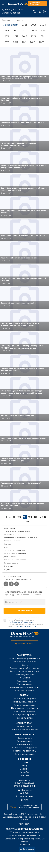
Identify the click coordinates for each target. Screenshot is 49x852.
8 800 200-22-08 (24, 784)
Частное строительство (24, 662)
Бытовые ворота (11, 563)
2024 (43, 25)
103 (35, 517)
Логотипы (24, 775)
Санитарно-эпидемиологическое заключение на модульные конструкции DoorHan (23, 77)
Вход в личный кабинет (24, 702)
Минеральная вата (11, 534)
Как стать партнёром (24, 711)
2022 (16, 31)
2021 (24, 31)
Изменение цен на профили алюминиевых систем (23, 438)
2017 (15, 37)
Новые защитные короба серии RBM (17, 415)
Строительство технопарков (25, 729)
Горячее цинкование (25, 675)
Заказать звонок (11, 13)
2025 (33, 25)
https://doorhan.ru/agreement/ (26, 626)
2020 (34, 31)
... (24, 522)
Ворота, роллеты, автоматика (24, 671)
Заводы (24, 766)
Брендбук (24, 772)
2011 (24, 42)
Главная (6, 20)
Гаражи (24, 665)
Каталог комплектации (25, 705)
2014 (42, 37)
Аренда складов (24, 726)
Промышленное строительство (24, 658)
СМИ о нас (8, 566)
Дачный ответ (10, 556)
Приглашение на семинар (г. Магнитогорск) (21, 483)
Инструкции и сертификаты (24, 708)
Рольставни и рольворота (15, 560)
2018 (7, 37)
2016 (24, 37)
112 (44, 517)
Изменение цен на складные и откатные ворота (23, 235)
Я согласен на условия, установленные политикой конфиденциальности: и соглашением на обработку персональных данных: (25, 622)
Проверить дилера (24, 718)
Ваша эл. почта (13, 602)
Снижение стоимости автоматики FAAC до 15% (22, 123)
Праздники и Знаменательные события (20, 538)
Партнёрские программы (24, 698)
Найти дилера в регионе (24, 715)
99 (14, 517)
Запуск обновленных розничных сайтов (19, 303)
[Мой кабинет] (44, 12)
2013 (6, 42)
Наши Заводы (10, 528)
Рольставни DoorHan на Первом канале (19, 258)
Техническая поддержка (14, 550)
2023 (6, 31)
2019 (42, 31)
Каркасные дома (25, 681)
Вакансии (24, 769)
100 (19, 517)
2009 (42, 42)
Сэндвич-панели (24, 684)
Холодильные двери (12, 541)
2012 (15, 42)
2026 (24, 25)
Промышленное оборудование (24, 668)
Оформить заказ (26, 643)
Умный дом (24, 678)
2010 (32, 42)
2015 (33, 37)
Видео (6, 547)
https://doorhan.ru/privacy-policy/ (20, 622)
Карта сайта (24, 824)
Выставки (8, 544)
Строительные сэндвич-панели (17, 531)
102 (30, 517)
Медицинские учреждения (15, 553)
